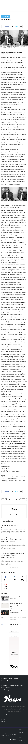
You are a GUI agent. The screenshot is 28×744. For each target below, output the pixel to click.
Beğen (5, 576)
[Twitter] (10, 737)
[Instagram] (10, 734)
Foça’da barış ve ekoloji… (9, 525)
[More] (21, 26)
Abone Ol (6, 583)
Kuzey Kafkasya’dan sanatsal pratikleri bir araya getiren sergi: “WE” (13, 538)
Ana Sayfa (3, 13)
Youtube (14, 739)
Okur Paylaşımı (9, 13)
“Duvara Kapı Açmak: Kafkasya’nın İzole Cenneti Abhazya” (12, 554)
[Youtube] (10, 739)
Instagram (14, 734)
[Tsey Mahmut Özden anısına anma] (5, 619)
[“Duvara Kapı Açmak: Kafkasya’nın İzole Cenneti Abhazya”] (5, 612)
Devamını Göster (13, 567)
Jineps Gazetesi (8, 22)
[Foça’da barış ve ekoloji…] (5, 598)
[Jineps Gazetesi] (2, 22)
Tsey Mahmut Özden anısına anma (18, 617)
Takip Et (14, 576)
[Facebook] (10, 732)
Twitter (13, 737)
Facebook (14, 731)
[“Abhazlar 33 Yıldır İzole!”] (5, 626)
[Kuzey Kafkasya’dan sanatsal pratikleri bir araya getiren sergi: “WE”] (5, 605)
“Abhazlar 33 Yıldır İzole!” (16, 624)
